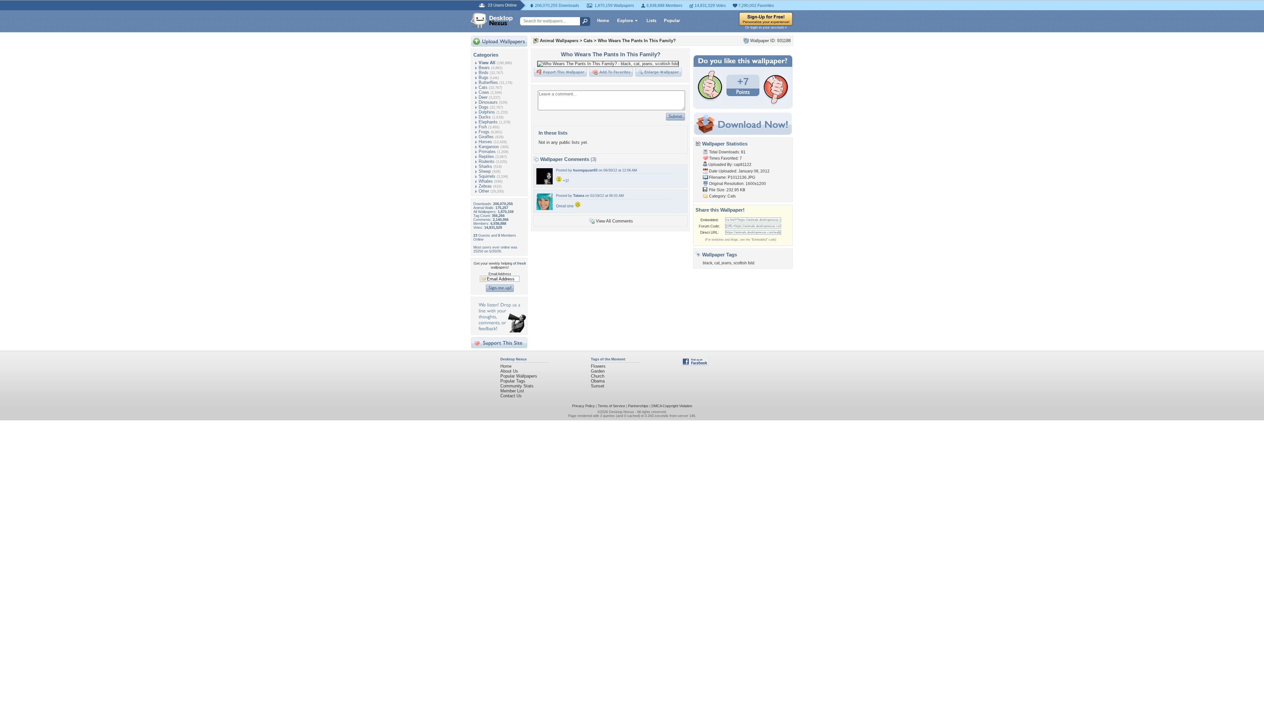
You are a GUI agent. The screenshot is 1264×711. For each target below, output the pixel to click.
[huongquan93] (544, 183)
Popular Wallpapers (518, 376)
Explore (625, 20)
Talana (578, 196)
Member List (512, 390)
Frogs (484, 131)
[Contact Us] (501, 331)
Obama (598, 381)
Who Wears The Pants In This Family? (637, 40)
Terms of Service (611, 406)
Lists (651, 20)
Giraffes (486, 136)
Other (484, 191)
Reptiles (486, 156)
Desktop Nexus (621, 412)
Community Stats (517, 385)
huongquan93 (585, 170)
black (707, 263)
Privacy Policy (583, 406)
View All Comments (614, 221)
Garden (598, 371)
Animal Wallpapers (559, 40)
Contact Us (511, 395)
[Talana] (544, 208)
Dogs (483, 107)
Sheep (485, 171)
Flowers (598, 366)
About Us (509, 371)
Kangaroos (489, 146)
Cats (483, 87)
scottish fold (743, 263)
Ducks (485, 117)
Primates (487, 151)
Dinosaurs (488, 102)
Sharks (485, 166)
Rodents (486, 161)
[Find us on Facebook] (695, 364)
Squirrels (487, 176)
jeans (726, 263)
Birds (483, 72)
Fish (483, 126)
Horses (485, 141)
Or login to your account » (766, 27)
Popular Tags (512, 381)
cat (717, 263)
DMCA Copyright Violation (671, 406)
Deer (483, 97)
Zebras (485, 186)
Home (603, 20)
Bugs (483, 77)
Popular (672, 20)
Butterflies (488, 82)
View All (487, 62)
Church (597, 376)
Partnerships (638, 406)
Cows (484, 92)
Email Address (499, 274)
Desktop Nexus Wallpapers (492, 20)
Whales (486, 181)
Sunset (597, 385)
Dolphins (487, 112)
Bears (484, 67)
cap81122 (742, 164)
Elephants (488, 121)
